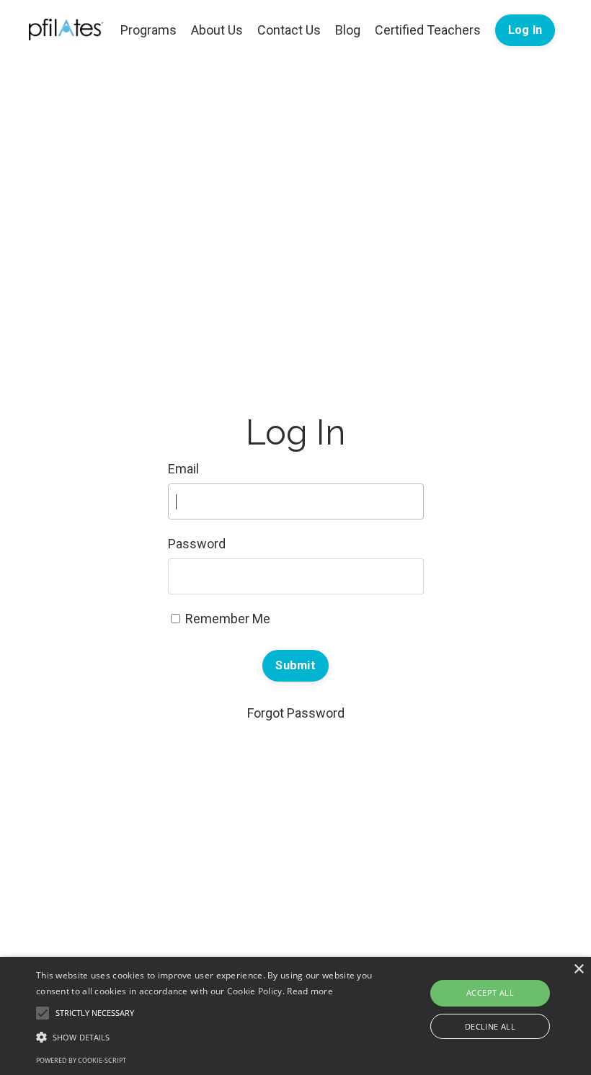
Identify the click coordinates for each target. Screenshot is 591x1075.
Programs (148, 29)
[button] (204, 1037)
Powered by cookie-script (81, 1060)
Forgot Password (296, 713)
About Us (217, 29)
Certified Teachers (428, 29)
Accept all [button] (490, 992)
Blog (347, 29)
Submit (295, 665)
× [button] (578, 969)
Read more (310, 991)
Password (197, 543)
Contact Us (289, 29)
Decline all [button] (490, 1026)
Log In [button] (525, 30)
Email (183, 468)
